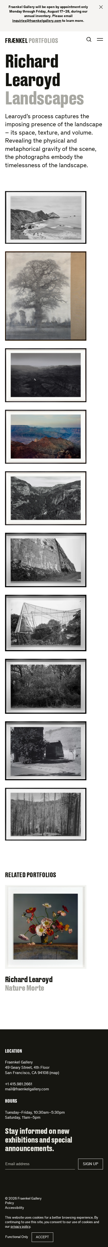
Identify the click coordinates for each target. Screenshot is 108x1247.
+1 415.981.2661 (18, 1084)
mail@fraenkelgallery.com (27, 1089)
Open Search (89, 39)
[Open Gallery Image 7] (54, 623)
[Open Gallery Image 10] (54, 814)
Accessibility (14, 1208)
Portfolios (43, 40)
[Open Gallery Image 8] (54, 686)
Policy (9, 1203)
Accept (42, 1237)
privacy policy (20, 1227)
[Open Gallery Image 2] (54, 296)
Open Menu (100, 39)
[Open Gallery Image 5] (54, 498)
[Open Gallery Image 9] (54, 750)
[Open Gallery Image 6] (54, 560)
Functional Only (16, 1237)
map (54, 1073)
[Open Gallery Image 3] (54, 375)
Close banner (101, 7)
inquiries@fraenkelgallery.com (36, 21)
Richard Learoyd (32, 69)
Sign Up (90, 1164)
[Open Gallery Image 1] (54, 217)
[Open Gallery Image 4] (54, 437)
